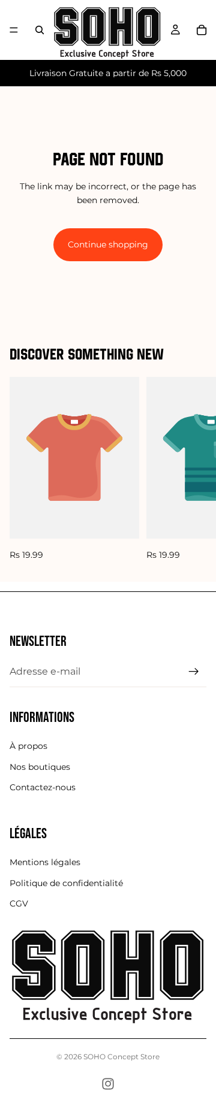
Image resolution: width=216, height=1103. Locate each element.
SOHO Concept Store (121, 1056)
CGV (19, 904)
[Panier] (201, 30)
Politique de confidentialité (66, 883)
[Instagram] (108, 1084)
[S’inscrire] (193, 671)
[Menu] (14, 30)
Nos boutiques (40, 766)
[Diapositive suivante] (193, 469)
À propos (28, 746)
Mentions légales (45, 862)
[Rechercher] (39, 30)
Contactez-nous (43, 787)
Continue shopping (108, 244)
